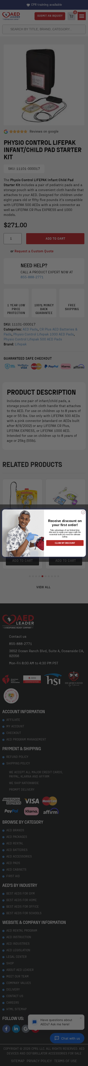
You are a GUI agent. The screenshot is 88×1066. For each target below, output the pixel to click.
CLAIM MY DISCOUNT (65, 543)
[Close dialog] (83, 512)
